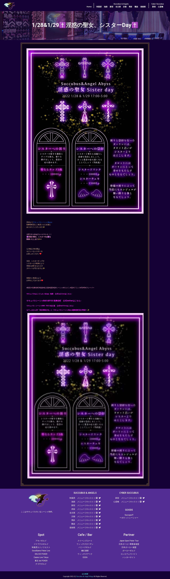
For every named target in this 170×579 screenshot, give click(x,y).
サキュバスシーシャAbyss (42, 222)
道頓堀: (72, 527)
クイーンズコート (85, 541)
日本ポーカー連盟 (129, 547)
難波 (136, 7)
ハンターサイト (128, 557)
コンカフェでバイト (129, 554)
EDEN (85, 557)
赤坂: (73, 509)
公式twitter (68, 301)
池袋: (73, 502)
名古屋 (118, 7)
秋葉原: (72, 498)
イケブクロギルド (41, 544)
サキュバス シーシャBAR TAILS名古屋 (41, 306)
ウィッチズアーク (85, 554)
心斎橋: (116, 502)
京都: (73, 516)
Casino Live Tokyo (41, 557)
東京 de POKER (41, 561)
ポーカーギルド (128, 551)
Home (89, 7)
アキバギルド (41, 541)
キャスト (90, 498)
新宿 (111, 7)
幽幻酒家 (85, 551)
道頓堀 (143, 7)
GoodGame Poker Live (41, 551)
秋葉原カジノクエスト (41, 547)
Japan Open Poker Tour (129, 541)
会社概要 (85, 574)
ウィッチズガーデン (85, 544)
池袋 (105, 7)
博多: (73, 520)
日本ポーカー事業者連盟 (129, 544)
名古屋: (72, 513)
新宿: (73, 505)
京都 (125, 7)
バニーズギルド (85, 547)
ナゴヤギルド (41, 564)
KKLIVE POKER (41, 554)
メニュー (81, 498)
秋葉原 (99, 7)
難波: (73, 524)
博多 (130, 7)
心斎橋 (160, 7)
